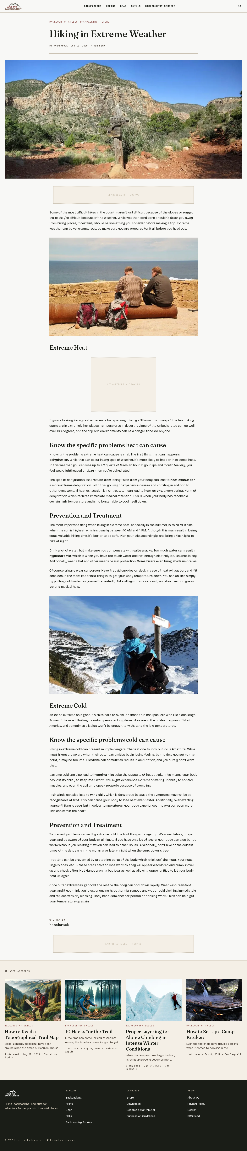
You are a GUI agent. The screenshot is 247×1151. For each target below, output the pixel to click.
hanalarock (59, 924)
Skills (136, 6)
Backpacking (93, 6)
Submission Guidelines (141, 1116)
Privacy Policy (196, 1103)
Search (192, 1110)
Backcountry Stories (160, 6)
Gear (123, 6)
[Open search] (239, 6)
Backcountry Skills (63, 21)
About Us (193, 1097)
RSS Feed (194, 1116)
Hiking (111, 6)
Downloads (134, 1103)
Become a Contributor (141, 1110)
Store (130, 1097)
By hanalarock (58, 45)
